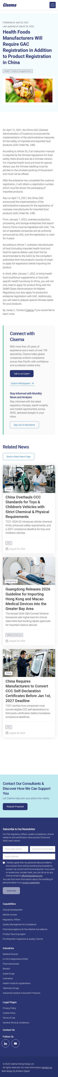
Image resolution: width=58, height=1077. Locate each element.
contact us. (47, 1067)
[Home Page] (9, 4)
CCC (9, 543)
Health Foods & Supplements (18, 71)
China (8, 489)
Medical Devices (14, 635)
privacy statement (31, 882)
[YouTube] (15, 1043)
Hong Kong (11, 581)
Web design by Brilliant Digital (16, 1071)
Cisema (30, 310)
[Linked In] (5, 1043)
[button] (52, 5)
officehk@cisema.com (31, 875)
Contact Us (9, 1030)
